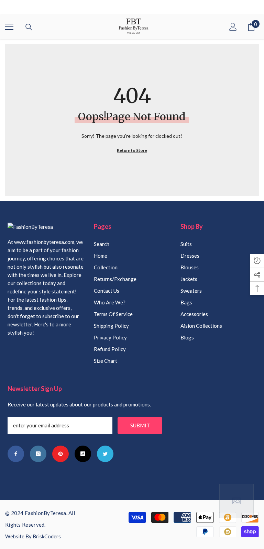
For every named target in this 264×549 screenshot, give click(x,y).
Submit (140, 425)
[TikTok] (83, 454)
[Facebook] (16, 454)
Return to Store (132, 150)
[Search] (29, 27)
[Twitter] (105, 454)
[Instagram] (38, 454)
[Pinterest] (60, 454)
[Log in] (233, 27)
